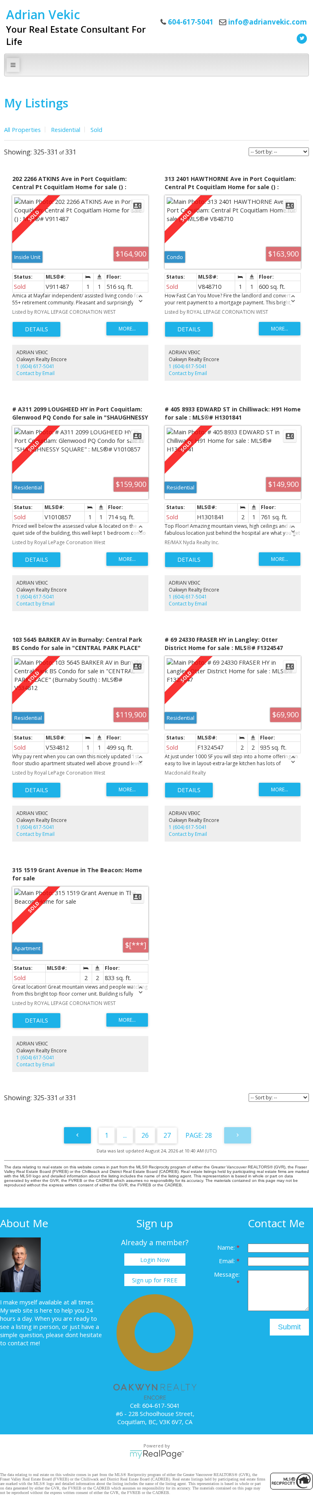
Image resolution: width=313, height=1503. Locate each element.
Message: (227, 1274)
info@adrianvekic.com (267, 22)
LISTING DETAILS (36, 329)
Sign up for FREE (155, 1280)
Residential (65, 129)
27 (167, 1135)
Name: (226, 1247)
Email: (227, 1261)
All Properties (22, 129)
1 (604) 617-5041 (35, 366)
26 (145, 1135)
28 (208, 1135)
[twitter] (301, 37)
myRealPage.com (156, 1454)
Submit (289, 1327)
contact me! (24, 1343)
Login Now (155, 1259)
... (125, 1135)
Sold (96, 129)
